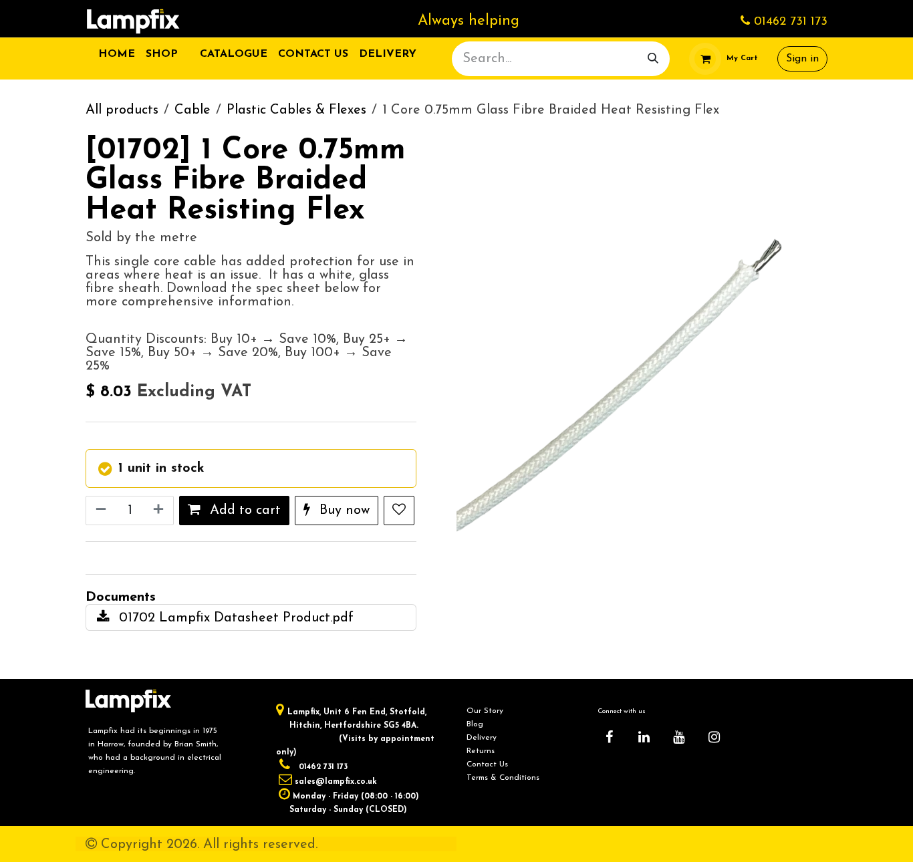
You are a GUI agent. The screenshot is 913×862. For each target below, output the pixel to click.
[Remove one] (99, 510)
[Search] (653, 58)
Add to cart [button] (243, 510)
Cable (192, 110)
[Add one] (159, 510)
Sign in (802, 58)
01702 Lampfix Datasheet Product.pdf (234, 618)
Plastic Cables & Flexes (296, 110)
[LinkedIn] (644, 737)
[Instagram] (713, 737)
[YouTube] (679, 737)
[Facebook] (609, 737)
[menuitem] (116, 54)
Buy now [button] (342, 510)
